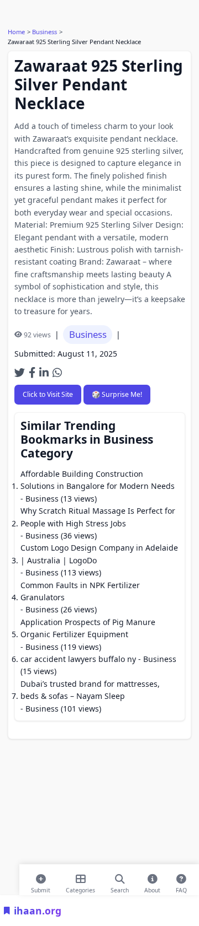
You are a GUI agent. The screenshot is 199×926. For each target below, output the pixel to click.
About (152, 888)
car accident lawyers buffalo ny (78, 659)
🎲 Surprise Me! (117, 394)
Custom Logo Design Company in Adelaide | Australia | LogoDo (99, 553)
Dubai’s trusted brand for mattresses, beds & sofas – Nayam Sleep (90, 690)
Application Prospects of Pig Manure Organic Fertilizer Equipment (87, 628)
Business (44, 32)
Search (120, 888)
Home (16, 32)
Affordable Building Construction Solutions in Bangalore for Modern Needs (97, 480)
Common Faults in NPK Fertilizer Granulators (80, 591)
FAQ (181, 888)
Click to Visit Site (48, 394)
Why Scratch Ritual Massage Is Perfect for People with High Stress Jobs (97, 516)
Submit (40, 888)
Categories (80, 888)
